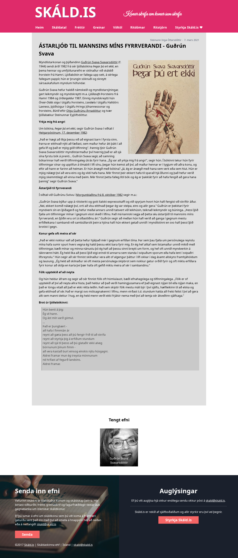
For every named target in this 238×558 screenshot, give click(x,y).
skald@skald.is (46, 524)
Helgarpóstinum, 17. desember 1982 (63, 133)
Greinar (99, 27)
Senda (27, 534)
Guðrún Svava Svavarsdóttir (99, 62)
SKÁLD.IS (65, 11)
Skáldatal (59, 27)
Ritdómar (137, 27)
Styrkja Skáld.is (178, 520)
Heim (39, 27)
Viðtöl (117, 27)
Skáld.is (29, 545)
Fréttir (80, 27)
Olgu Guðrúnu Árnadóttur (83, 111)
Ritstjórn (160, 27)
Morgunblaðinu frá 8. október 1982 (99, 195)
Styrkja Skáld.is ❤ (189, 27)
